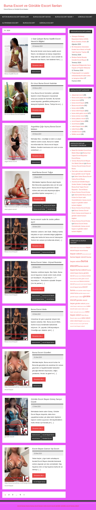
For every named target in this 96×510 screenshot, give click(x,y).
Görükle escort (85, 17)
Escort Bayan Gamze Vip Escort (45, 449)
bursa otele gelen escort (80, 113)
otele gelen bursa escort (79, 312)
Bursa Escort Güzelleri (41, 352)
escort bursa (51, 209)
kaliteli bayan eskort (81, 306)
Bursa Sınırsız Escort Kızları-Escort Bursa (81, 166)
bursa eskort (76, 108)
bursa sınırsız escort (78, 116)
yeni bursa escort (78, 323)
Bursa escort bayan (42, 17)
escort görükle (78, 290)
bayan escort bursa (81, 250)
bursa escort (29, 23)
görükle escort (65, 506)
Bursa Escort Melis (39, 309)
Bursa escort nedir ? (64, 17)
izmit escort (47, 506)
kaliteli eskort (77, 309)
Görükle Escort (46, 23)
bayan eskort (76, 254)
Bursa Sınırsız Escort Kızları (81, 192)
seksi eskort (85, 318)
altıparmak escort (77, 95)
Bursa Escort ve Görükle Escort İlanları (33, 6)
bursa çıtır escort (79, 284)
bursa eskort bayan (78, 110)
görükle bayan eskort (76, 296)
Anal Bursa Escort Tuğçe (42, 172)
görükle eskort (80, 303)
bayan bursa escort (81, 247)
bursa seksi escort (74, 281)
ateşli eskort (73, 247)
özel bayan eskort (79, 326)
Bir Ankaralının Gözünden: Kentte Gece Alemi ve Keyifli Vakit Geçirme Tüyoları (81, 49)
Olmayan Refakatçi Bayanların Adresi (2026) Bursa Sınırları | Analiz (80, 39)
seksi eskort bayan (76, 321)
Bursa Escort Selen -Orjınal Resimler (46, 262)
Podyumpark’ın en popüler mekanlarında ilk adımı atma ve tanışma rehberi (81, 75)
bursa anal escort (86, 254)
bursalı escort (78, 276)
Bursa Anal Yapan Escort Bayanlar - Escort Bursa (81, 155)
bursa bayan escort (78, 257)
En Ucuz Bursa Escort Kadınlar (44, 83)
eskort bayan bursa (78, 126)
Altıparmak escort (10, 23)
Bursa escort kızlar (39, 209)
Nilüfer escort (76, 134)
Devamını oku (37, 65)
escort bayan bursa (38, 299)
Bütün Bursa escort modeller (15, 17)
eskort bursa (76, 129)
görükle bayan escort (84, 293)
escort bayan (87, 284)
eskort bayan (87, 290)
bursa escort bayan (49, 205)
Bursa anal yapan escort (80, 97)
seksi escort (77, 318)
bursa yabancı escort (79, 118)
